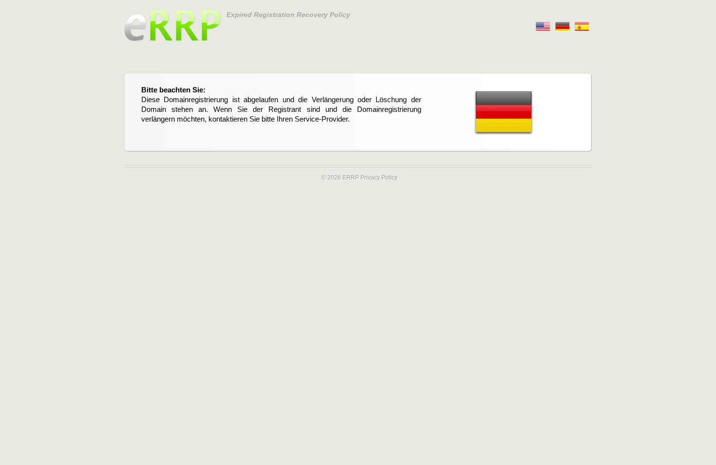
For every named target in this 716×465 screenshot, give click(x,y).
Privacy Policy (378, 177)
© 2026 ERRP (340, 177)
